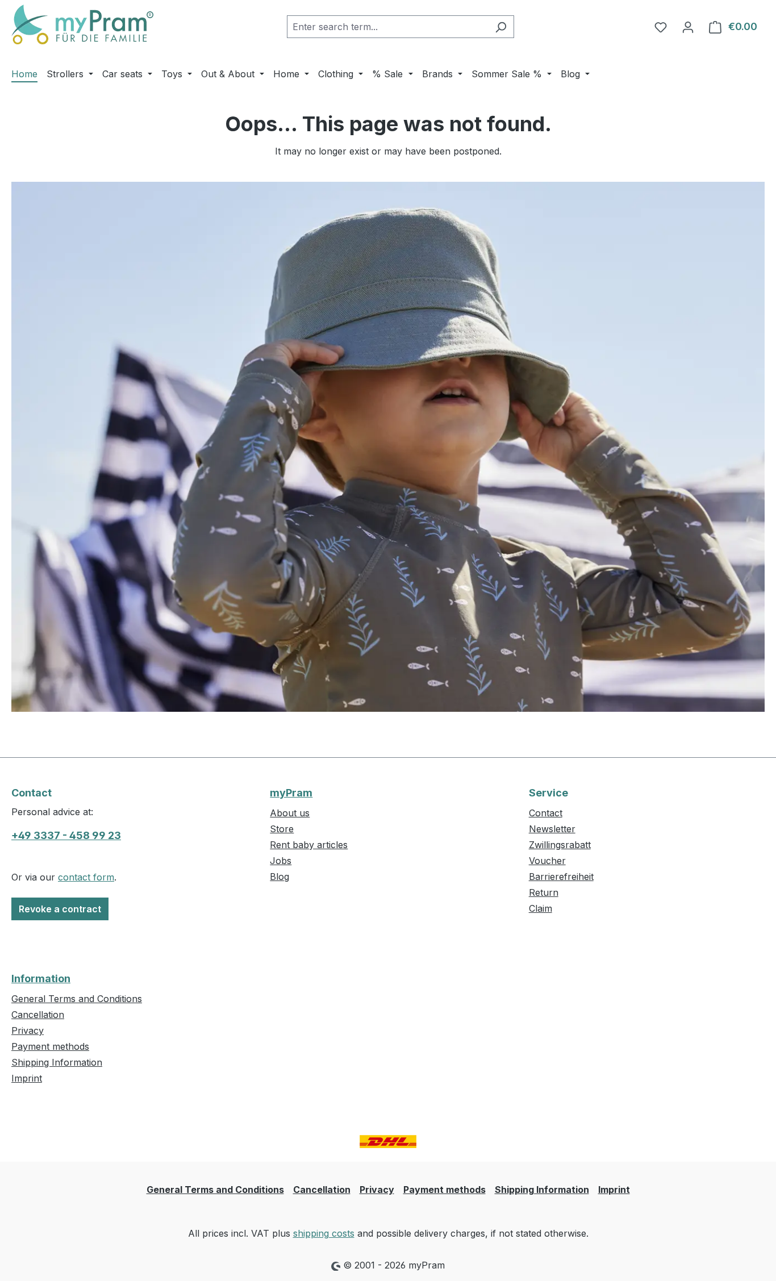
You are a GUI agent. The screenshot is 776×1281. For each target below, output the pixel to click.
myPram (291, 793)
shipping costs (323, 1233)
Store (282, 828)
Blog (279, 876)
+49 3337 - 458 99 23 (66, 835)
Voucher (547, 860)
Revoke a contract (60, 909)
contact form (86, 877)
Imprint (26, 1078)
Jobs (280, 860)
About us (290, 813)
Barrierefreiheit (561, 876)
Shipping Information (56, 1062)
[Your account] (688, 26)
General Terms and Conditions (76, 998)
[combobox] (387, 26)
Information (40, 978)
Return (543, 892)
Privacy (27, 1030)
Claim (540, 908)
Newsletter (552, 828)
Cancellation (37, 1014)
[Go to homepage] (82, 24)
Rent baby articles (309, 844)
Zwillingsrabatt (560, 844)
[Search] (500, 26)
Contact (545, 813)
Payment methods (50, 1046)
